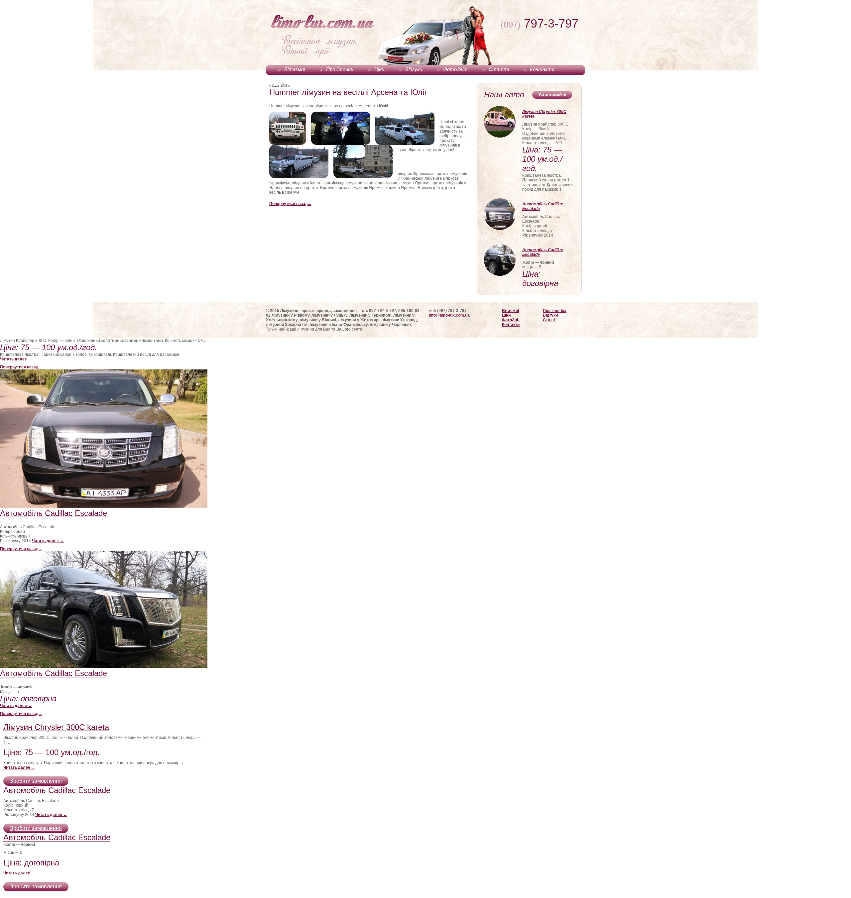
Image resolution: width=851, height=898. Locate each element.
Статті (499, 69)
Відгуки (413, 69)
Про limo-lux (339, 69)
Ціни (379, 69)
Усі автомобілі (552, 94)
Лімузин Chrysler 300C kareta (544, 114)
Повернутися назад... (290, 203)
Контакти (542, 69)
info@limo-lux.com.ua (449, 315)
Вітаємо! (294, 69)
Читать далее (16, 359)
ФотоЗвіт (455, 69)
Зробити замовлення (36, 781)
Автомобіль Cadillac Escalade (542, 206)
